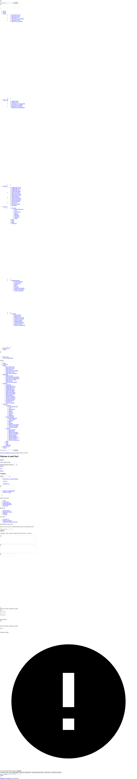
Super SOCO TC (15, 17)
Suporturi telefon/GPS (19, 322)
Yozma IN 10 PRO (15, 204)
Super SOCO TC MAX (16, 106)
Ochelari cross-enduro (19, 318)
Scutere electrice (6, 510)
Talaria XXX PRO (15, 192)
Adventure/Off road (18, 209)
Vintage (16, 218)
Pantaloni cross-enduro (19, 288)
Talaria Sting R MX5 (16, 195)
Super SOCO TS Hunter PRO (18, 103)
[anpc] (18, 543)
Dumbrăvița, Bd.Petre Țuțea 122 (10, 521)
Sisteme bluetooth (18, 321)
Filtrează (2, 459)
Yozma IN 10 (14, 202)
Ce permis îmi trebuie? (56, 772)
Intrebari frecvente (7, 503)
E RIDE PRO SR (15, 190)
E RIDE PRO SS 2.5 (16, 187)
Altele (12, 222)
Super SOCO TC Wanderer (17, 18)
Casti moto (13, 208)
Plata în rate (47, 772)
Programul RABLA (7, 504)
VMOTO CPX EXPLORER (18, 107)
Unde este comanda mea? (25, 772)
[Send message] (0, 777)
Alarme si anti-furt (18, 323)
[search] (1, 1)
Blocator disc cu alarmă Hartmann (10, 478)
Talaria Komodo (15, 196)
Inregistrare (10, 358)
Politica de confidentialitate (9, 490)
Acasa (4, 11)
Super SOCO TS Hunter (17, 21)
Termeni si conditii (7, 492)
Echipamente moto (15, 280)
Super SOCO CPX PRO (17, 105)
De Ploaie (16, 286)
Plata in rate (5, 505)
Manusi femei (17, 316)
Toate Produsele (6, 452)
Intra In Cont (6, 356)
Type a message (3, 774)
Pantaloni (16, 284)
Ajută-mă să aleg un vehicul (38, 772)
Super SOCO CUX (15, 14)
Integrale (16, 214)
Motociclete (5, 99)
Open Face (16, 217)
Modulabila (16, 215)
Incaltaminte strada (18, 281)
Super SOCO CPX (15, 16)
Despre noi (5, 364)
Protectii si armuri (18, 320)
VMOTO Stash (14, 101)
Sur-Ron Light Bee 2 (16, 200)
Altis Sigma (14, 205)
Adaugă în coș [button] (6, 483)
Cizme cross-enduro (18, 290)
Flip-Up (16, 213)
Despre (4, 12)
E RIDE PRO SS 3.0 (16, 188)
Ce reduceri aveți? (4, 772)
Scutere (4, 13)
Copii (15, 210)
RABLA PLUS (6, 348)
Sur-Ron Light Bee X (16, 199)
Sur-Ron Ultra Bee (15, 201)
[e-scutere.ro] (10, 7)
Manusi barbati (17, 315)
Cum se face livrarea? (14, 772)
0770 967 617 (6, 519)
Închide (1, 466)
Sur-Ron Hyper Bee (15, 197)
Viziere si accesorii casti (19, 325)
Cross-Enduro (17, 211)
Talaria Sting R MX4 (16, 193)
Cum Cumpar (6, 502)
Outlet (12, 219)
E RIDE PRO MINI (16, 191)
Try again (19, 770)
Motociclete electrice (7, 511)
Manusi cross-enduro (19, 317)
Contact (4, 349)
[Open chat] (2, 613)
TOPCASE (14, 223)
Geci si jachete (17, 283)
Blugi (15, 285)
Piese (12, 220)
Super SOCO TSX (15, 20)
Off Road (5, 186)
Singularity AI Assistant (5, 778)
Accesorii (5, 206)
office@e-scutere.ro (7, 520)
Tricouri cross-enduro (19, 289)
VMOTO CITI (14, 102)
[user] (1, 354)
